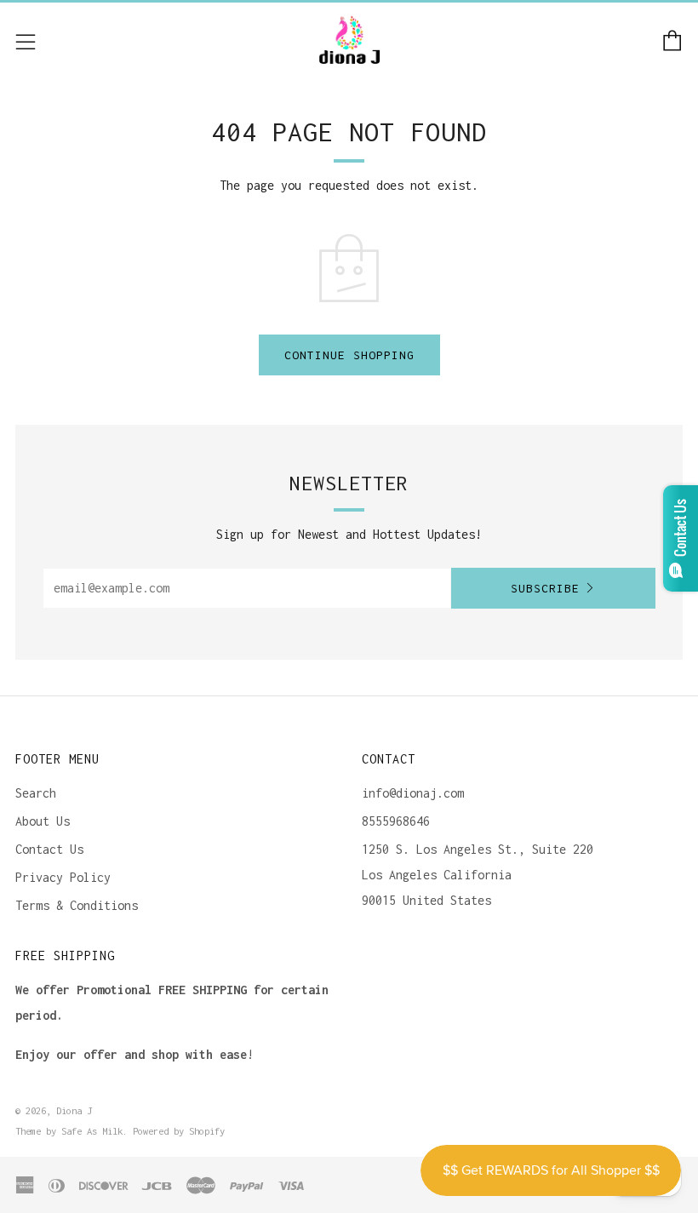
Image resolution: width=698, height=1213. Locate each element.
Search (35, 793)
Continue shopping (349, 355)
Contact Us (49, 849)
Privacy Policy (63, 877)
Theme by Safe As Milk (69, 1130)
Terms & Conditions (76, 905)
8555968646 (396, 821)
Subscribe (545, 588)
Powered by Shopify (179, 1130)
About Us (42, 821)
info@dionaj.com (413, 793)
